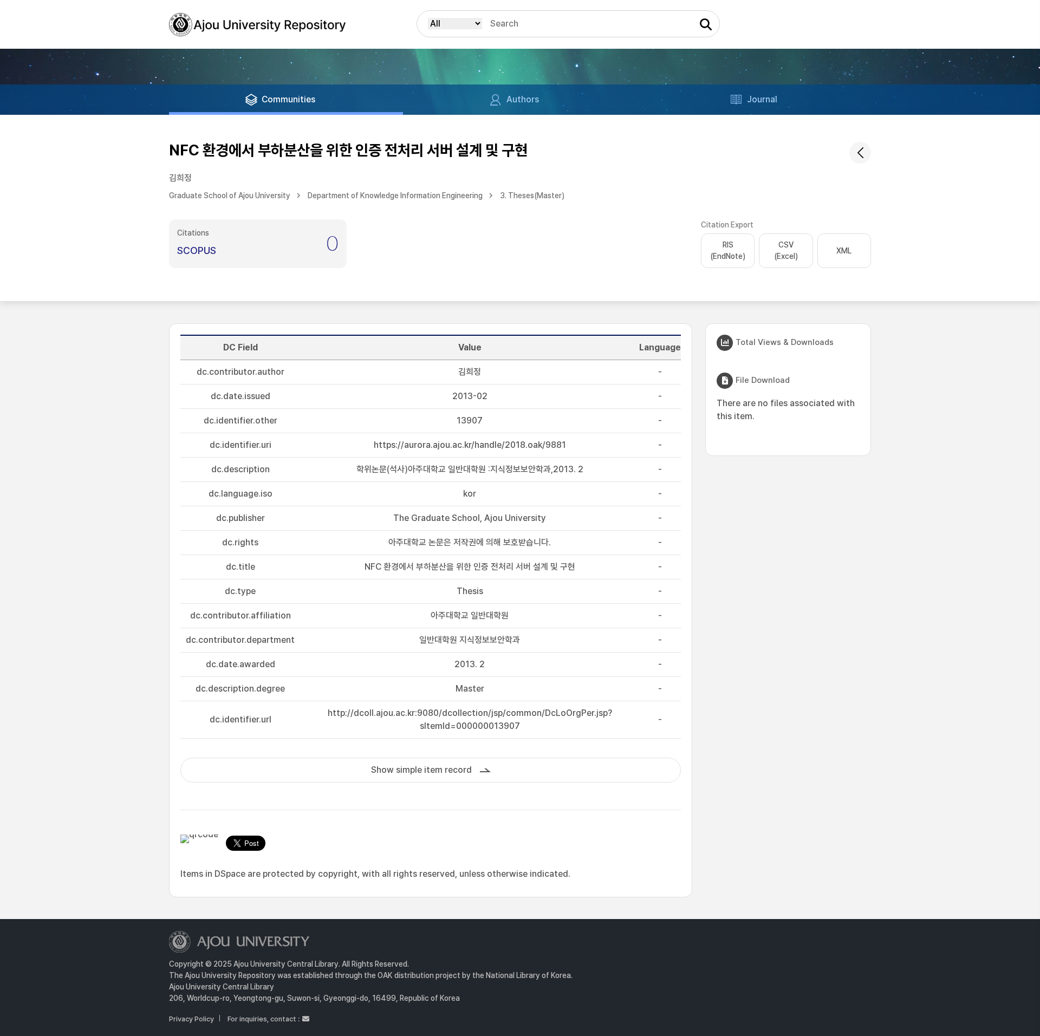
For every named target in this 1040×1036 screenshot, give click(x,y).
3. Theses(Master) (532, 195)
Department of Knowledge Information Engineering (395, 195)
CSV (786, 250)
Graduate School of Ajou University (229, 195)
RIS (727, 250)
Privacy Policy (191, 1019)
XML (843, 250)
